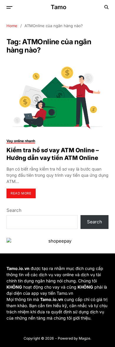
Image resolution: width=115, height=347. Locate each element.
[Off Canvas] (9, 7)
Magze (84, 338)
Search (14, 210)
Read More (21, 193)
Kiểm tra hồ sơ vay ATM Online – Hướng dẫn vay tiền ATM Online (52, 154)
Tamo (58, 7)
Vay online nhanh (20, 141)
